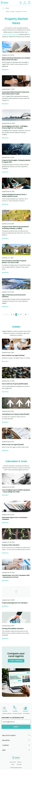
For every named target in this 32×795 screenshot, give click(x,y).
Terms (12, 764)
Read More (5, 69)
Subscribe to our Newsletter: (12, 718)
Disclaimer (19, 764)
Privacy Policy (13, 762)
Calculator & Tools (20, 11)
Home (3, 8)
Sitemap (19, 762)
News (7, 11)
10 (25, 314)
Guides (12, 11)
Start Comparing (16, 661)
